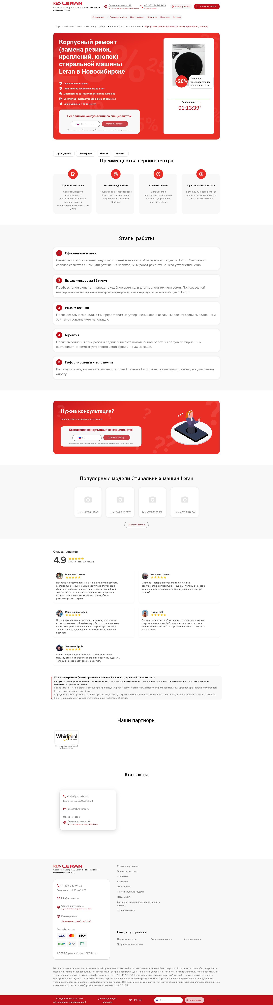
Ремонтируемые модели (130, 891)
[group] (66, 740)
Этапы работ (85, 153)
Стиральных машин (161, 939)
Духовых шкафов (126, 939)
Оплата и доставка (127, 871)
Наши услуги (124, 896)
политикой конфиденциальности (119, 130)
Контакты (165, 17)
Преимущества (64, 153)
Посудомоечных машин (130, 944)
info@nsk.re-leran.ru (78, 808)
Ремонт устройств (118, 17)
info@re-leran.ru (70, 898)
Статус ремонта (182, 6)
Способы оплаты (126, 910)
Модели (104, 153)
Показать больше (136, 524)
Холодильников (192, 939)
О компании (98, 17)
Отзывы (177, 17)
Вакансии (152, 17)
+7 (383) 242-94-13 (155, 5)
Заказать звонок (208, 6)
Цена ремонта (137, 17)
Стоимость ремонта (127, 866)
